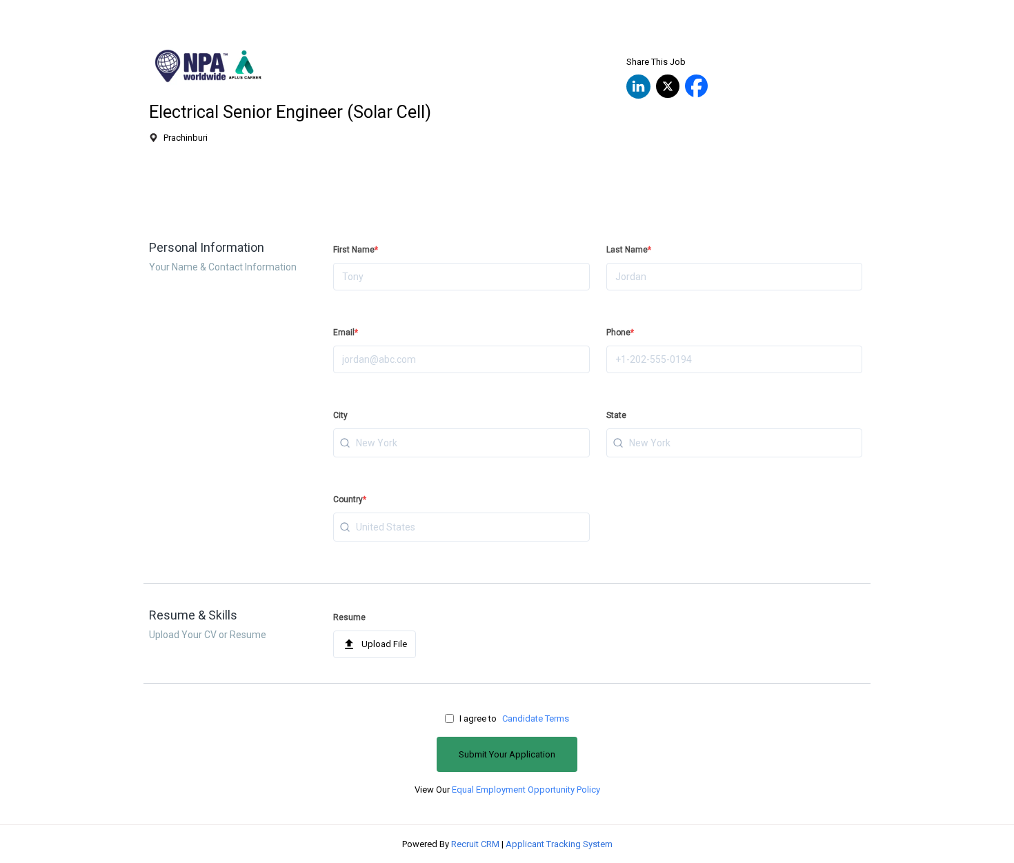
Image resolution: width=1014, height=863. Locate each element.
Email (345, 332)
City (340, 415)
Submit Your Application (507, 754)
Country (349, 499)
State (616, 415)
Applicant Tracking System (559, 844)
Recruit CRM (475, 844)
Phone (620, 332)
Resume (349, 617)
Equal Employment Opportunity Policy (526, 789)
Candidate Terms (535, 718)
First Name (355, 250)
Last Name (628, 250)
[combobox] (461, 443)
